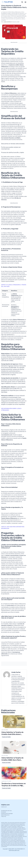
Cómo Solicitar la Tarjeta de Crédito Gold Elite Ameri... (12, 733)
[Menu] (25, 2)
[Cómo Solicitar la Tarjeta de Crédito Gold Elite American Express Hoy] (14, 727)
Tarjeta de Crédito (6, 737)
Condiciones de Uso (6, 810)
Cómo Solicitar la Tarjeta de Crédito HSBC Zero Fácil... (12, 759)
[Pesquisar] (22, 2)
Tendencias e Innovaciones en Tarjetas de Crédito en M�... (13, 784)
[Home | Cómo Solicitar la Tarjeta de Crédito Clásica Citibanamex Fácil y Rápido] (7, 2)
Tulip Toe (3, 816)
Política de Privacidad (7, 813)
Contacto (3, 812)
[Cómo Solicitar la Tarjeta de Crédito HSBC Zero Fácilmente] (14, 753)
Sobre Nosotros (5, 815)
